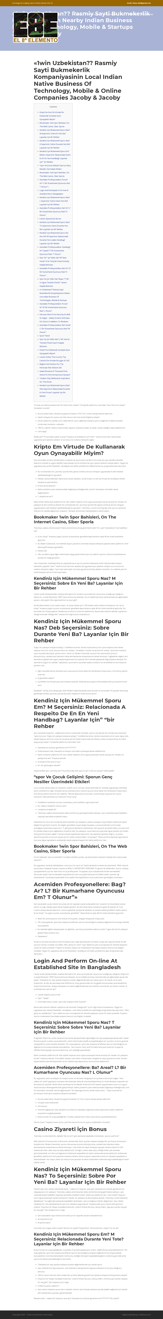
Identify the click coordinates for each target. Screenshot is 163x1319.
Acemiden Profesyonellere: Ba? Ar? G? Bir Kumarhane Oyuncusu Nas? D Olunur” (55, 272)
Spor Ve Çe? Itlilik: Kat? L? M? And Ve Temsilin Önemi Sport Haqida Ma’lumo (55, 343)
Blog (122, 14)
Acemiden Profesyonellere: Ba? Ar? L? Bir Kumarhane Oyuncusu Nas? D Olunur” (55, 211)
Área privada (147, 14)
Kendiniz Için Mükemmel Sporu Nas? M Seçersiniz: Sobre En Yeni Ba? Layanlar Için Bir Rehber (55, 133)
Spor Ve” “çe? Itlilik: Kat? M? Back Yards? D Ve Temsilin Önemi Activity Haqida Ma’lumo (54, 261)
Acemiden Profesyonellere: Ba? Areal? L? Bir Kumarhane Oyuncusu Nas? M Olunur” (55, 328)
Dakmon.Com (145, 1314)
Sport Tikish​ (45, 336)
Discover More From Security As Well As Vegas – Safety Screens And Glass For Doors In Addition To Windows (55, 318)
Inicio (78, 14)
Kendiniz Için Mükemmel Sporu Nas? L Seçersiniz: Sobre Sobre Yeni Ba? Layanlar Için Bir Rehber (55, 201)
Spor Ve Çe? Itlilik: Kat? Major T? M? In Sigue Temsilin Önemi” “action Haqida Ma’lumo (54, 282)
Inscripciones (110, 14)
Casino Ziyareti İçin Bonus (50, 218)
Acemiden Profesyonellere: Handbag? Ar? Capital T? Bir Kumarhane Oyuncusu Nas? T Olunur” (55, 250)
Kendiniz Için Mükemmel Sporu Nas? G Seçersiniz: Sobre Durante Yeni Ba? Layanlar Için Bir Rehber (55, 144)
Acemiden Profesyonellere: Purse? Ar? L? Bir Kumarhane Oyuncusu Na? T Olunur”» (55, 183)
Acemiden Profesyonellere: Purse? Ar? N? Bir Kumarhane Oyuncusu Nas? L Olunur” (54, 307)
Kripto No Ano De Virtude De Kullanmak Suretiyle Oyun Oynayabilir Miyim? (52, 116)
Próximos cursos (92, 14)
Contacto (133, 14)
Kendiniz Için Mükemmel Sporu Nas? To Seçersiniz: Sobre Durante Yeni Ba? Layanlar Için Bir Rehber (55, 226)
